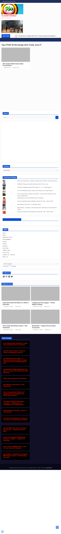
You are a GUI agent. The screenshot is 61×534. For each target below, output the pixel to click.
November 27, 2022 (37, 329)
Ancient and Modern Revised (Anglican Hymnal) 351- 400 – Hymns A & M (35, 201)
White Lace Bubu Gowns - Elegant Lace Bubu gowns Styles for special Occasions (37, 181)
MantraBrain (49, 467)
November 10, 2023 (8, 306)
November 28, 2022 (8, 329)
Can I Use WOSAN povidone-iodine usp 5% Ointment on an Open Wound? (35, 190)
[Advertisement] (30, 90)
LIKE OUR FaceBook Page (11, 219)
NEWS (4, 235)
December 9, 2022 (37, 306)
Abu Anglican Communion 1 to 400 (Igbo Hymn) (29, 204)
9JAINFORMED (9, 15)
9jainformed (16, 67)
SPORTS (5, 241)
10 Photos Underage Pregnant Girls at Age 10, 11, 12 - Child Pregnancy (34, 187)
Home (4, 233)
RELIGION (5, 246)
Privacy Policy (6, 252)
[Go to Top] (57, 527)
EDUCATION (5, 248)
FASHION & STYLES (7, 237)
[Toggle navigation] (3, 39)
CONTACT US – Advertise (9, 254)
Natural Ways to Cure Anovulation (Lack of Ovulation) (30, 198)
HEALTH (5, 244)
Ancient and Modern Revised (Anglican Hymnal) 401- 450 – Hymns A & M (35, 211)
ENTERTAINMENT (7, 239)
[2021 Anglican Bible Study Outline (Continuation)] (15, 55)
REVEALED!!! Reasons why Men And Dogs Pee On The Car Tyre (32, 184)
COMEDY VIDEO (6, 250)
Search (56, 117)
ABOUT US (5, 257)
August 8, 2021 (7, 67)
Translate (13, 266)
